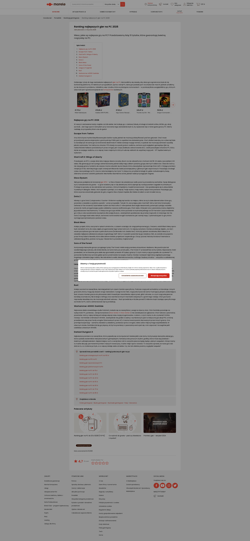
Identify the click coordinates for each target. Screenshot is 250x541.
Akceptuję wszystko (159, 275)
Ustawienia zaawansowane (132, 275)
